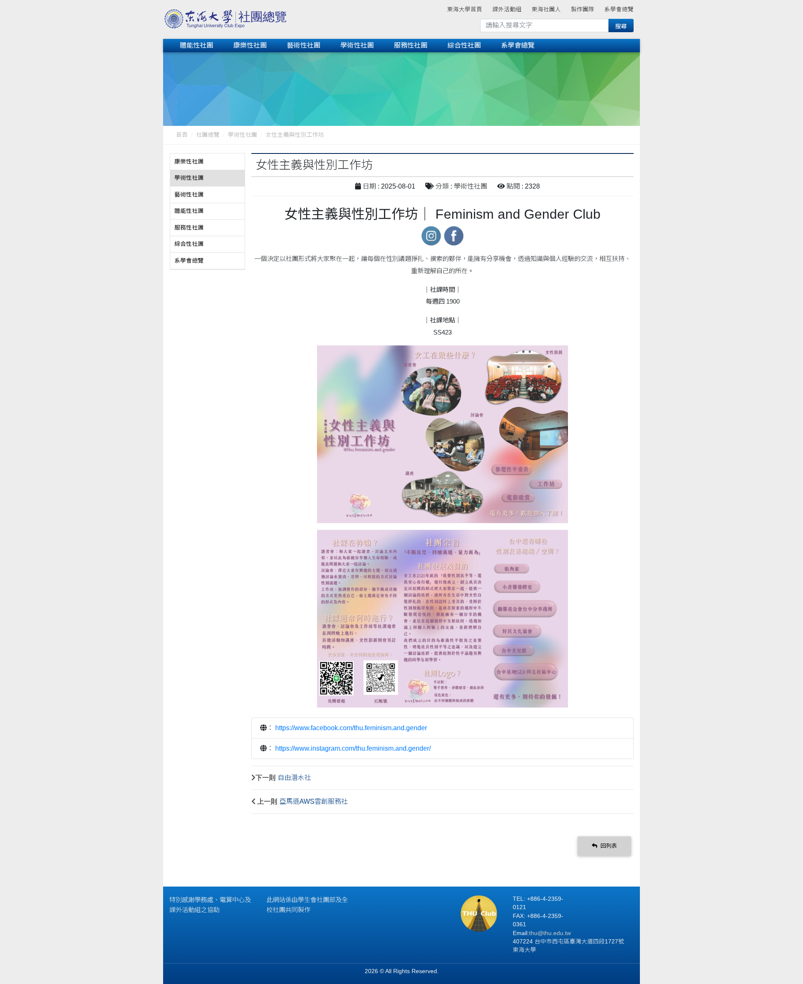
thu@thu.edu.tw (550, 933)
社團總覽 (208, 135)
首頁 (182, 135)
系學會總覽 (619, 9)
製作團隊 (582, 9)
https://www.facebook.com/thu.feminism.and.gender (351, 727)
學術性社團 (357, 45)
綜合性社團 (464, 45)
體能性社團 (196, 45)
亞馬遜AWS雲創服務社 (313, 801)
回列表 (608, 846)
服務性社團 (410, 45)
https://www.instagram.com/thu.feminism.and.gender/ (353, 748)
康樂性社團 (250, 45)
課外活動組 (507, 9)
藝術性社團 (303, 45)
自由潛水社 (294, 777)
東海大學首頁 (464, 9)
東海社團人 (546, 9)
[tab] (207, 161)
